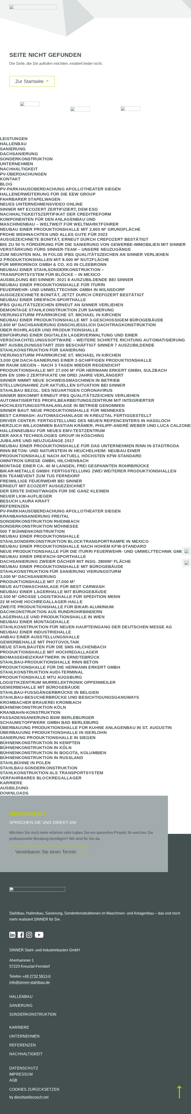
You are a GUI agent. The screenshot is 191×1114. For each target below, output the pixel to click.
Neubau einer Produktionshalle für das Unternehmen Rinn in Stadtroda (89, 446)
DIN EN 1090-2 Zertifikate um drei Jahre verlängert (61, 375)
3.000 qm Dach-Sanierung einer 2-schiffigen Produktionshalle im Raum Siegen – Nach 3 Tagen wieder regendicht (76, 363)
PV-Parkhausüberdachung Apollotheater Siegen (60, 189)
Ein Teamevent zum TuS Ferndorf (40, 476)
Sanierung (13, 149)
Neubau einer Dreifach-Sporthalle (43, 299)
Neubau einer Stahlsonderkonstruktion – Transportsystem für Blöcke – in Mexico (52, 272)
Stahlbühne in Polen (25, 762)
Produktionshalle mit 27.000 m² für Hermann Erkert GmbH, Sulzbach (83, 370)
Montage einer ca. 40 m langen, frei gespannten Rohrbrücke (74, 466)
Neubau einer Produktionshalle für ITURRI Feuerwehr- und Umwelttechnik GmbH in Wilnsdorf (62, 287)
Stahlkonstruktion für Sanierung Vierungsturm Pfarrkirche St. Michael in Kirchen (60, 353)
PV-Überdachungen (23, 174)
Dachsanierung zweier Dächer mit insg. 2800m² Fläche (65, 561)
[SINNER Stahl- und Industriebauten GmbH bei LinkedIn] (12, 935)
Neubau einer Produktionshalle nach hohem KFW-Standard (73, 546)
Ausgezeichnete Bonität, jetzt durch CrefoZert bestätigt (72, 294)
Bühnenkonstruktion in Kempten (40, 742)
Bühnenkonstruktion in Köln (36, 747)
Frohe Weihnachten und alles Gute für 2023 (53, 234)
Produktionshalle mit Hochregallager (49, 652)
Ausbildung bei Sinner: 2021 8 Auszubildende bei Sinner (66, 279)
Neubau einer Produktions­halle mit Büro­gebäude (61, 566)
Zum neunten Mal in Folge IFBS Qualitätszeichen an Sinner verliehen (84, 254)
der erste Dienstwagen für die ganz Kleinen (54, 491)
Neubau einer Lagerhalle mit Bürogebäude (53, 591)
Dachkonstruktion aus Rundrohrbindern (51, 611)
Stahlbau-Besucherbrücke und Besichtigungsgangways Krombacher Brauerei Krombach (69, 700)
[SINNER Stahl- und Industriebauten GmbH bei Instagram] (29, 935)
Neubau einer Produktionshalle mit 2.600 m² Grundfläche (70, 229)
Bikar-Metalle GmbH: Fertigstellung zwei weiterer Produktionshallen (88, 471)
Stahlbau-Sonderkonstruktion (38, 768)
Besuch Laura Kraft (25, 501)
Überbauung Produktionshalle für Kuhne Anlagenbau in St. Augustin (86, 727)
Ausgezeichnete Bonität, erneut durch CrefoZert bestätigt (74, 239)
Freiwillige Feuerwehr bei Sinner (41, 481)
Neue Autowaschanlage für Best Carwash (52, 586)
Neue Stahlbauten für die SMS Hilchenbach (53, 647)
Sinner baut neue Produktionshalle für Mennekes (62, 410)
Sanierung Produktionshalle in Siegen (48, 737)
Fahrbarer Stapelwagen (30, 199)
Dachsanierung (19, 153)
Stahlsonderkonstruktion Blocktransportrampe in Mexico (74, 541)
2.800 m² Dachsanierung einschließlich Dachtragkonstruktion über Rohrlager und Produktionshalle (78, 327)
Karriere (11, 782)
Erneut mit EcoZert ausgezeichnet (42, 486)
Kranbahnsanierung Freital (34, 516)
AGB (13, 1080)
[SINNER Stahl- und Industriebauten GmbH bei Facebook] (21, 935)
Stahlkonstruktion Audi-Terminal (41, 672)
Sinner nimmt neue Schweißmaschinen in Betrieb (60, 380)
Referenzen (14, 506)
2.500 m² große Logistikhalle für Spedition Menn (60, 596)
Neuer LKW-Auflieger (26, 496)
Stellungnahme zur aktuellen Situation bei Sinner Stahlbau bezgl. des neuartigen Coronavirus (62, 388)
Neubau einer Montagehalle (35, 621)
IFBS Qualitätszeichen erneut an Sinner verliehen (61, 305)
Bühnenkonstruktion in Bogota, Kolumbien (53, 752)
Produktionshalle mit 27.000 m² (37, 581)
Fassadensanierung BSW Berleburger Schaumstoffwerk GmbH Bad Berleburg (49, 720)
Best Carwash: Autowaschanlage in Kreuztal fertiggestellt (76, 415)
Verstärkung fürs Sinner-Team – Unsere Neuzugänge (65, 249)
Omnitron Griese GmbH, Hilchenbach (44, 460)
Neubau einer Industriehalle (35, 632)
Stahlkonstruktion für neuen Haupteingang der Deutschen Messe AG (86, 627)
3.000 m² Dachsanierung (28, 576)
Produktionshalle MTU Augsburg (41, 677)
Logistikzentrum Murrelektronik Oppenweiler (58, 682)
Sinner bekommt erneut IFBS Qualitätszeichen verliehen (69, 395)
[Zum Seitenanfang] (179, 1092)
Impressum (21, 1074)
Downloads (14, 793)
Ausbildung (14, 788)
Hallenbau (13, 143)
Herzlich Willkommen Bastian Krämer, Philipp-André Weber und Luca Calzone (95, 425)
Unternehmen (16, 164)
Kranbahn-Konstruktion (30, 712)
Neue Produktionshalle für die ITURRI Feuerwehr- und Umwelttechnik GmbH (93, 551)
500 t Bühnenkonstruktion (32, 531)
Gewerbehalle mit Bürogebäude (40, 687)
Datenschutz (23, 1068)
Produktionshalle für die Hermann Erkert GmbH (60, 667)
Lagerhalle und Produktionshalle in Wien (52, 617)
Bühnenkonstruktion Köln (33, 707)
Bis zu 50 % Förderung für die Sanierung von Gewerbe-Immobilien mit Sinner (93, 244)
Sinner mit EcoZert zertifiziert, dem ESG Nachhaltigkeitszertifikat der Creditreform (55, 212)
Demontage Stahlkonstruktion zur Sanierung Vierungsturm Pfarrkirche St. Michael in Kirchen (60, 312)
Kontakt (10, 179)
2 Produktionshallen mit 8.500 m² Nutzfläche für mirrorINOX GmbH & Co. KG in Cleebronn (54, 262)
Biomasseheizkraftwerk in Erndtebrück (50, 657)
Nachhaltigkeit (19, 169)
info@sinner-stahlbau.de (29, 982)
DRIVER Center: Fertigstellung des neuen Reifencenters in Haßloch (85, 420)
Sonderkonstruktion (26, 159)
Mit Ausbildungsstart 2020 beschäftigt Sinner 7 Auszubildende (77, 345)
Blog (6, 184)
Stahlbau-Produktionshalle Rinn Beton (49, 662)
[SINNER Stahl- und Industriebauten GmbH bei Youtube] (39, 935)
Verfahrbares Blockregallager (41, 778)
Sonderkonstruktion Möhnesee (39, 526)
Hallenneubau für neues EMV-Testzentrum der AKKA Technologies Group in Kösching (52, 433)
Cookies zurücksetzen (34, 1089)
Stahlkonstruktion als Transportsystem (51, 772)
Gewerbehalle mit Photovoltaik (40, 642)
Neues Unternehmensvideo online (41, 204)
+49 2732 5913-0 (36, 976)
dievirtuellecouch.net (31, 1097)
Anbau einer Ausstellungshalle (40, 637)
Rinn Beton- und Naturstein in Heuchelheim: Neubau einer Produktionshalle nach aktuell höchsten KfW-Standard (70, 453)
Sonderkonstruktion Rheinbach (39, 521)
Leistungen (13, 138)
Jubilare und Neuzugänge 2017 (37, 440)
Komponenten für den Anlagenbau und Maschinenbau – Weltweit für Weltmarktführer (59, 222)
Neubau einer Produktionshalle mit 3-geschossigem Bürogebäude (82, 320)
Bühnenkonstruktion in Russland (41, 757)
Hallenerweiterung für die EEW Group (48, 194)
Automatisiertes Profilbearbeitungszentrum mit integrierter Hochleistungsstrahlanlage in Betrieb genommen (77, 403)
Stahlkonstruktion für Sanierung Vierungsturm (60, 571)
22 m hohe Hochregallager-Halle (41, 601)
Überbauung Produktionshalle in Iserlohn (53, 732)
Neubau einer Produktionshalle (40, 536)
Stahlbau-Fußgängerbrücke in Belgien (49, 692)
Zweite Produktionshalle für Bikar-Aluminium (57, 607)
